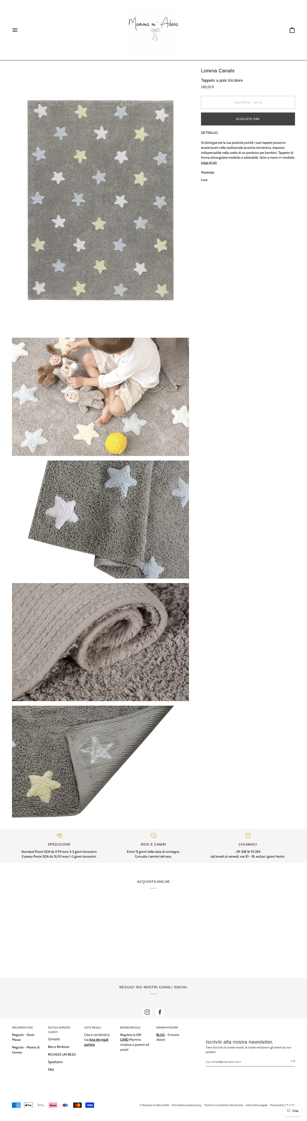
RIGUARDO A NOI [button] (22, 1027)
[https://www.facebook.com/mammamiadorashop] (160, 1012)
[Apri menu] (19, 30)
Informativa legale (257, 1105)
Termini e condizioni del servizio (223, 1105)
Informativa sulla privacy (186, 1105)
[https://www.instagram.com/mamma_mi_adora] (147, 1012)
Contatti (54, 1039)
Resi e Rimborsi (58, 1047)
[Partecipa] (291, 1061)
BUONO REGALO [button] (130, 1027)
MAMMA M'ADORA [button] (167, 1027)
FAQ (51, 1069)
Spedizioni (55, 1062)
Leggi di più (209, 162)
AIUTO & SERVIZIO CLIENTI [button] (59, 1029)
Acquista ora (248, 119)
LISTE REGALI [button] (92, 1027)
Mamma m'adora (152, 1105)
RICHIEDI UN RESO (62, 1054)
